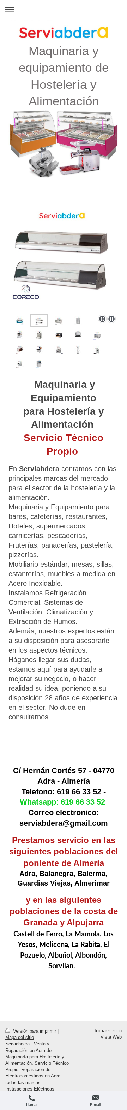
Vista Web (111, 1037)
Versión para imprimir (35, 1031)
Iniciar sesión (108, 1030)
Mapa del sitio (19, 1037)
